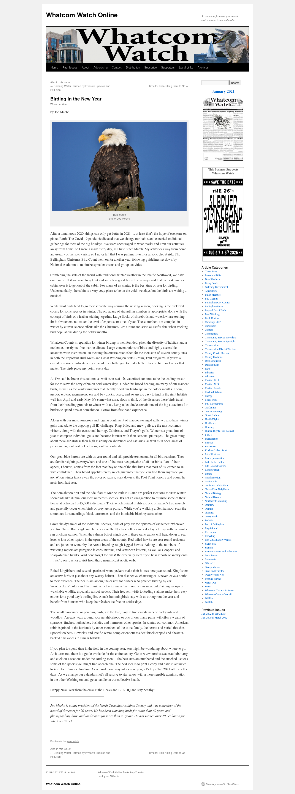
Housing (209, 427)
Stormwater (211, 559)
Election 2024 (212, 384)
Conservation (212, 345)
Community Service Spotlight (220, 341)
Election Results (213, 388)
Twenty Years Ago (214, 574)
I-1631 (208, 434)
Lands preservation (214, 458)
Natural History (213, 497)
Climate (209, 329)
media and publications (216, 485)
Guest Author (212, 415)
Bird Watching (212, 314)
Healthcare (210, 423)
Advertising (101, 67)
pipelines (209, 512)
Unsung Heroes (213, 578)
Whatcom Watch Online (82, 14)
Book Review (212, 318)
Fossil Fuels (211, 399)
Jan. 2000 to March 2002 (214, 617)
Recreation (210, 532)
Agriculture (211, 290)
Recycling (210, 535)
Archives (203, 67)
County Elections (213, 357)
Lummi (208, 473)
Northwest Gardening (216, 500)
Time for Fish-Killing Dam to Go (167, 86)
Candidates (210, 325)
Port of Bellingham (214, 524)
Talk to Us (210, 563)
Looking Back (212, 469)
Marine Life (211, 481)
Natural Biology (213, 493)
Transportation (212, 567)
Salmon (209, 547)
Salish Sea (210, 543)
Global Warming (213, 411)
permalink (73, 741)
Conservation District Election (220, 349)
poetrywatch (211, 516)
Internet (209, 442)
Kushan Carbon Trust (216, 450)
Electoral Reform (213, 392)
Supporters (168, 67)
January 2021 (223, 91)
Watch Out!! (211, 582)
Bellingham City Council (217, 302)
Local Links (186, 67)
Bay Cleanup (211, 298)
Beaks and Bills (213, 275)
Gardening (210, 407)
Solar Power (211, 555)
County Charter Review (217, 353)
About (85, 67)
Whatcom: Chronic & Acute (219, 590)
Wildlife (209, 602)
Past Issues (70, 67)
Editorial (209, 372)
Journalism (210, 446)
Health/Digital (212, 419)
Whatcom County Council (218, 594)
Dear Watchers (212, 279)
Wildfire (209, 598)
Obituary (209, 504)
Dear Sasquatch (213, 360)
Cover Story (211, 271)
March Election (212, 477)
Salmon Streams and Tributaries (221, 551)
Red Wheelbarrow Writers (218, 539)
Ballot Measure (212, 294)
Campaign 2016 (213, 322)
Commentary (211, 333)
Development (212, 364)
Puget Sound (211, 528)
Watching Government (216, 287)
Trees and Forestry (214, 570)
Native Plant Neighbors (217, 489)
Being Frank (211, 283)
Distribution (133, 67)
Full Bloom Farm (214, 403)
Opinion (209, 508)
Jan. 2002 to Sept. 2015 (213, 613)
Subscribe (150, 67)
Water (208, 586)
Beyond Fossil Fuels (215, 310)
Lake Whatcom (212, 454)
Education (210, 376)
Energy (208, 395)
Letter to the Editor (214, 462)
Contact (117, 67)
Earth (207, 368)
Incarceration (211, 438)
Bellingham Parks (214, 306)
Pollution (209, 520)
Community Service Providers (220, 337)
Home (54, 67)
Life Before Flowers (215, 465)
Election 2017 (212, 380)
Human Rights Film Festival (219, 430)
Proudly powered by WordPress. (222, 784)
